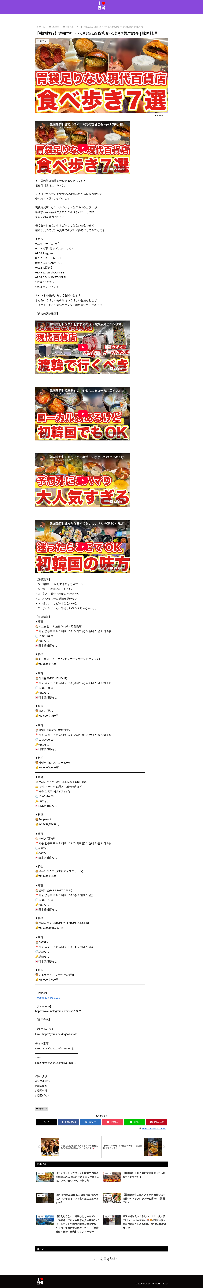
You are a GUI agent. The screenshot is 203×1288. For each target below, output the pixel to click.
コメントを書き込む (101, 1259)
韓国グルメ (42, 1109)
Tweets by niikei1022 (47, 997)
